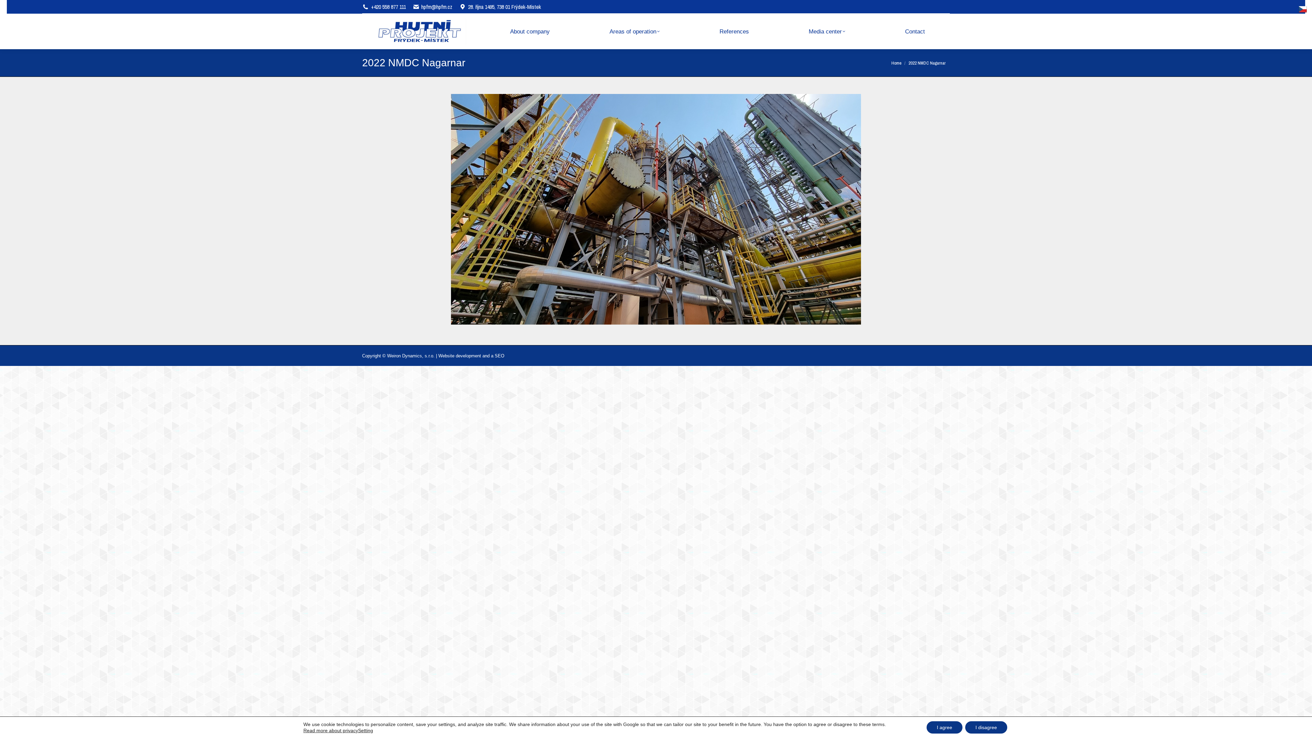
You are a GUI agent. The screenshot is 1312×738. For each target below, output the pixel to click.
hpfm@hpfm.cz (436, 7)
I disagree (986, 727)
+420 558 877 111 (388, 7)
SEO (499, 355)
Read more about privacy (330, 730)
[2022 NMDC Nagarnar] (656, 209)
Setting (365, 730)
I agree (944, 727)
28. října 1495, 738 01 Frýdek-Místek (504, 7)
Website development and (464, 355)
